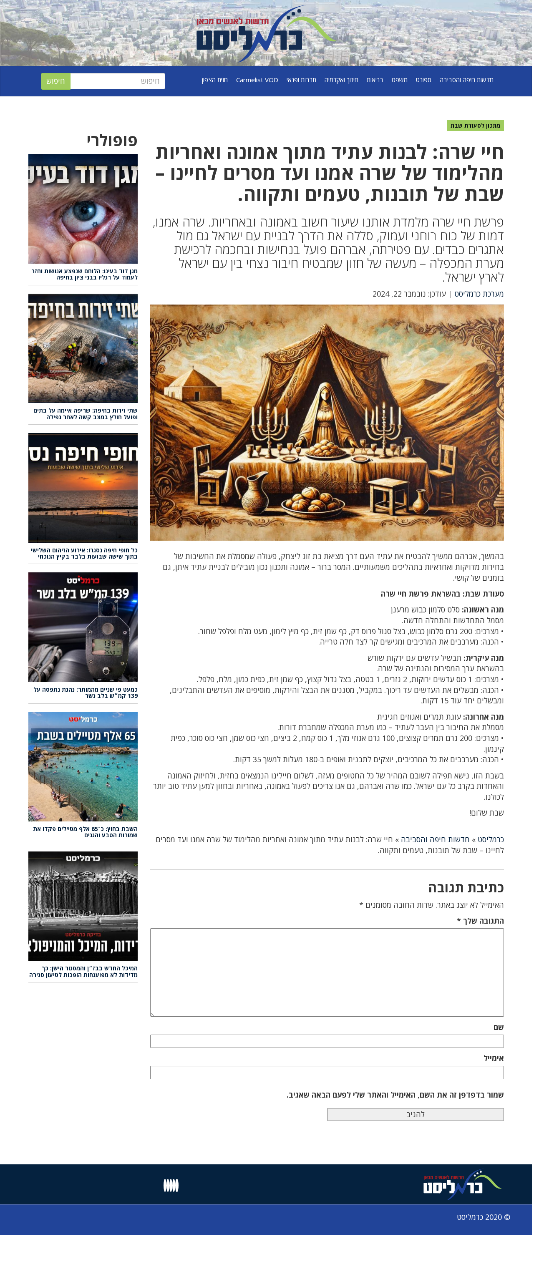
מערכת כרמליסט (479, 294)
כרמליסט (491, 839)
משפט (400, 80)
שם (499, 1027)
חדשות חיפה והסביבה (467, 80)
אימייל (494, 1058)
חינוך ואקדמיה (341, 80)
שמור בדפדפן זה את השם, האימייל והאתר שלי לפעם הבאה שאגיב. (395, 1095)
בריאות (375, 80)
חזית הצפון (215, 80)
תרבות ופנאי (301, 80)
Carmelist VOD (257, 80)
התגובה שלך (480, 921)
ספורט (423, 80)
